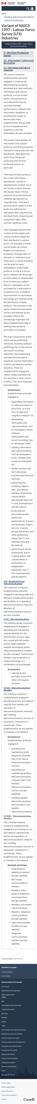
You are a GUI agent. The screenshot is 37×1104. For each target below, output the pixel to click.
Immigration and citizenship (11, 1005)
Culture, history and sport (10, 1038)
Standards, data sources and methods (19, 17)
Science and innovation (10, 1058)
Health (4, 1022)
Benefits (4, 1018)
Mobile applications (8, 1087)
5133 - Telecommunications (16, 619)
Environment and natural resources (14, 1030)
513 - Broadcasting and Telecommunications (14, 582)
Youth (4, 1071)
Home (4, 13)
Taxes (3, 1026)
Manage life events (8, 1075)
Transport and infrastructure (11, 1046)
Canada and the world (9, 1050)
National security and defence (12, 1034)
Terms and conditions (9, 1095)
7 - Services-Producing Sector (16, 54)
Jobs (3, 1001)
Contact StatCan (7, 972)
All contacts (5, 987)
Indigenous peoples (8, 1062)
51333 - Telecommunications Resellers (17, 689)
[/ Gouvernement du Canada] (14, 3)
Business (5, 1013)
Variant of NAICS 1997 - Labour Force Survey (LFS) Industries (18, 45)
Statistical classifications (13, 20)
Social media (6, 1083)
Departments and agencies (11, 991)
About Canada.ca (7, 1091)
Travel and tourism (8, 1009)
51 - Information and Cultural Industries (17, 68)
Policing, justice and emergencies (13, 1042)
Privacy (4, 1099)
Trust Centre (6, 976)
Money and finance (8, 1054)
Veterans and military (9, 1067)
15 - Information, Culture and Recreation (19, 61)
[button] (18, 8)
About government (8, 995)
